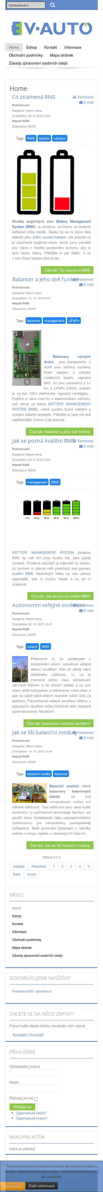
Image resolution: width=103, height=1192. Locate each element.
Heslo (14, 1082)
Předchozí (38, 866)
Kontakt (50, 47)
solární (32, 646)
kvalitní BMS (22, 573)
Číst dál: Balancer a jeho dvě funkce (60, 431)
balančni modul (38, 773)
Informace (72, 47)
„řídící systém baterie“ (49, 237)
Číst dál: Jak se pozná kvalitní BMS (60, 596)
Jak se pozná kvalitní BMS (43, 440)
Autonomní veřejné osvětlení (48, 605)
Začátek (19, 866)
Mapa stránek (61, 55)
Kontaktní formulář (28, 1034)
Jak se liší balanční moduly (44, 732)
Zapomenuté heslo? (31, 1112)
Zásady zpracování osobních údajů (38, 63)
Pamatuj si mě (21, 1098)
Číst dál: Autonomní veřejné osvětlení (58, 723)
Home (14, 47)
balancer (33, 320)
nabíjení (60, 138)
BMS (31, 138)
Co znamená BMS (33, 96)
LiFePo (73, 320)
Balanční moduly (64, 785)
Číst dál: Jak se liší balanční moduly (60, 845)
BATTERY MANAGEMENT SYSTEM (43, 552)
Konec (31, 874)
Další (16, 874)
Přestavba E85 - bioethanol (31, 991)
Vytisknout (84, 96)
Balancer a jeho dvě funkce (45, 279)
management (54, 320)
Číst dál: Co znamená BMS (67, 270)
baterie (44, 138)
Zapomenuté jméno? (31, 1118)
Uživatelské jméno (25, 1066)
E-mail (88, 102)
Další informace (42, 1185)
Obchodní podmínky (26, 55)
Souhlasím (13, 1186)
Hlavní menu (34, 110)
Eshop (31, 47)
